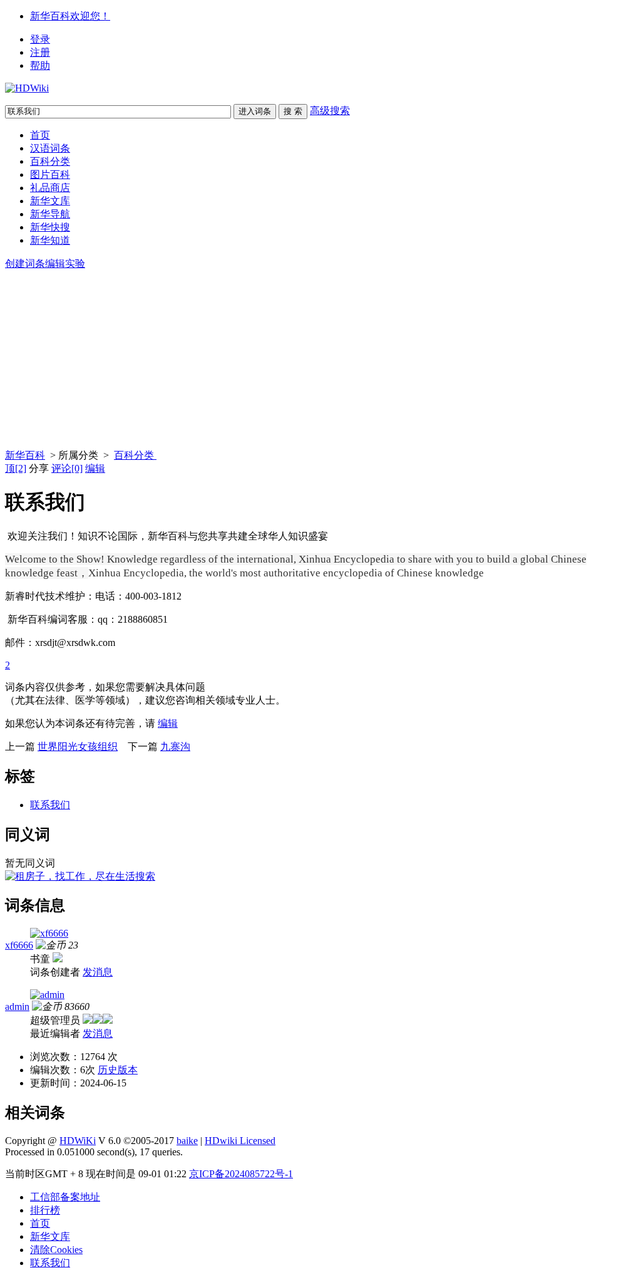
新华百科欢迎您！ (70, 16)
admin (17, 1006)
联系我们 (50, 804)
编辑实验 (65, 263)
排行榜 (45, 1210)
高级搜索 (330, 110)
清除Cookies (56, 1249)
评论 (67, 468)
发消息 (98, 972)
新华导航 (50, 214)
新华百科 (25, 455)
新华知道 (50, 240)
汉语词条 (50, 148)
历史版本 (118, 1069)
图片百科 (50, 174)
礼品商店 (50, 187)
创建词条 (25, 263)
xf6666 (19, 945)
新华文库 (50, 200)
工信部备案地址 (65, 1197)
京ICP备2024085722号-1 (241, 1173)
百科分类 (50, 161)
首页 (40, 135)
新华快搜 (50, 227)
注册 (40, 52)
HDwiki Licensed (240, 1140)
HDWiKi (77, 1140)
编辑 (95, 468)
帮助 (40, 65)
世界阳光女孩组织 (78, 746)
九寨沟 (175, 746)
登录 (40, 39)
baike (187, 1140)
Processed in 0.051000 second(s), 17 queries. (94, 1152)
